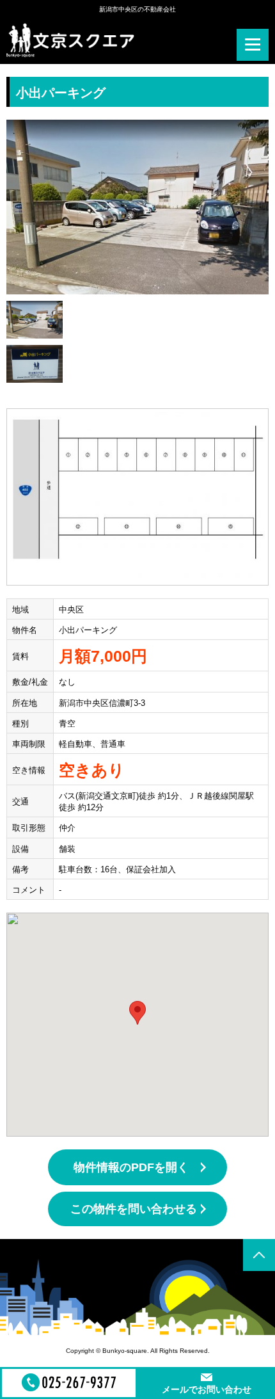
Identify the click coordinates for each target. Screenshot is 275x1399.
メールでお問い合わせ (206, 1389)
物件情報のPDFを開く (131, 1167)
